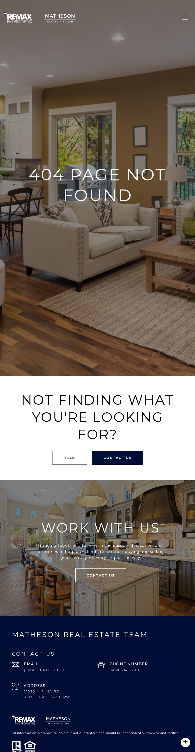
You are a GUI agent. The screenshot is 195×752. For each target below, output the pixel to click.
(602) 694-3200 (124, 670)
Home (69, 458)
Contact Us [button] (117, 458)
